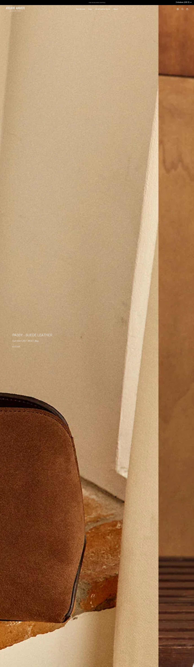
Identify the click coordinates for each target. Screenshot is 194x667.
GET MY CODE (119, 344)
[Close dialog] (138, 307)
